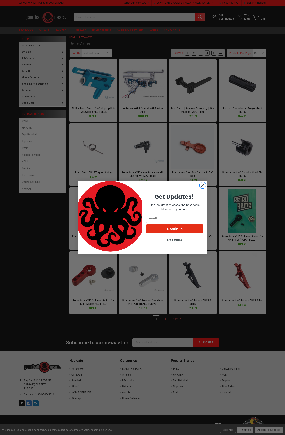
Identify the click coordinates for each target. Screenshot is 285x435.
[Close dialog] (203, 185)
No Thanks (174, 240)
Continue (175, 229)
